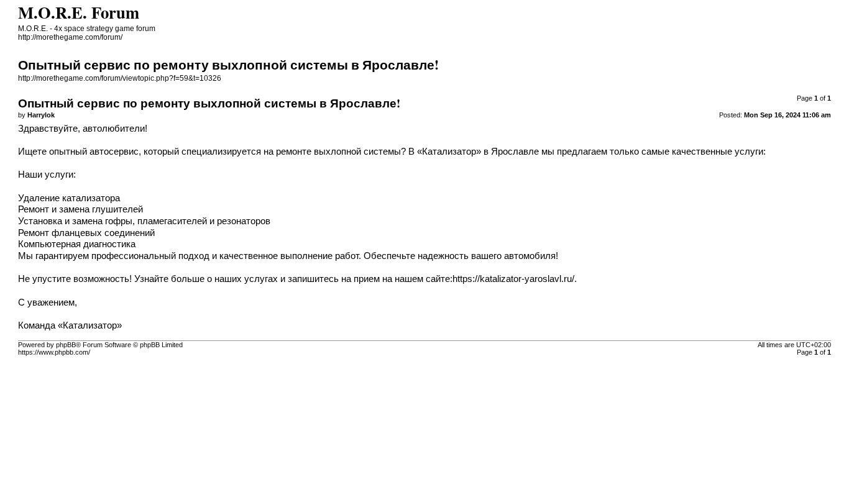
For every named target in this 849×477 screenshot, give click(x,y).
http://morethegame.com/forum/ (70, 37)
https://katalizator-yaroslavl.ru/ (513, 279)
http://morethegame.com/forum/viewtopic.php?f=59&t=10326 (119, 78)
